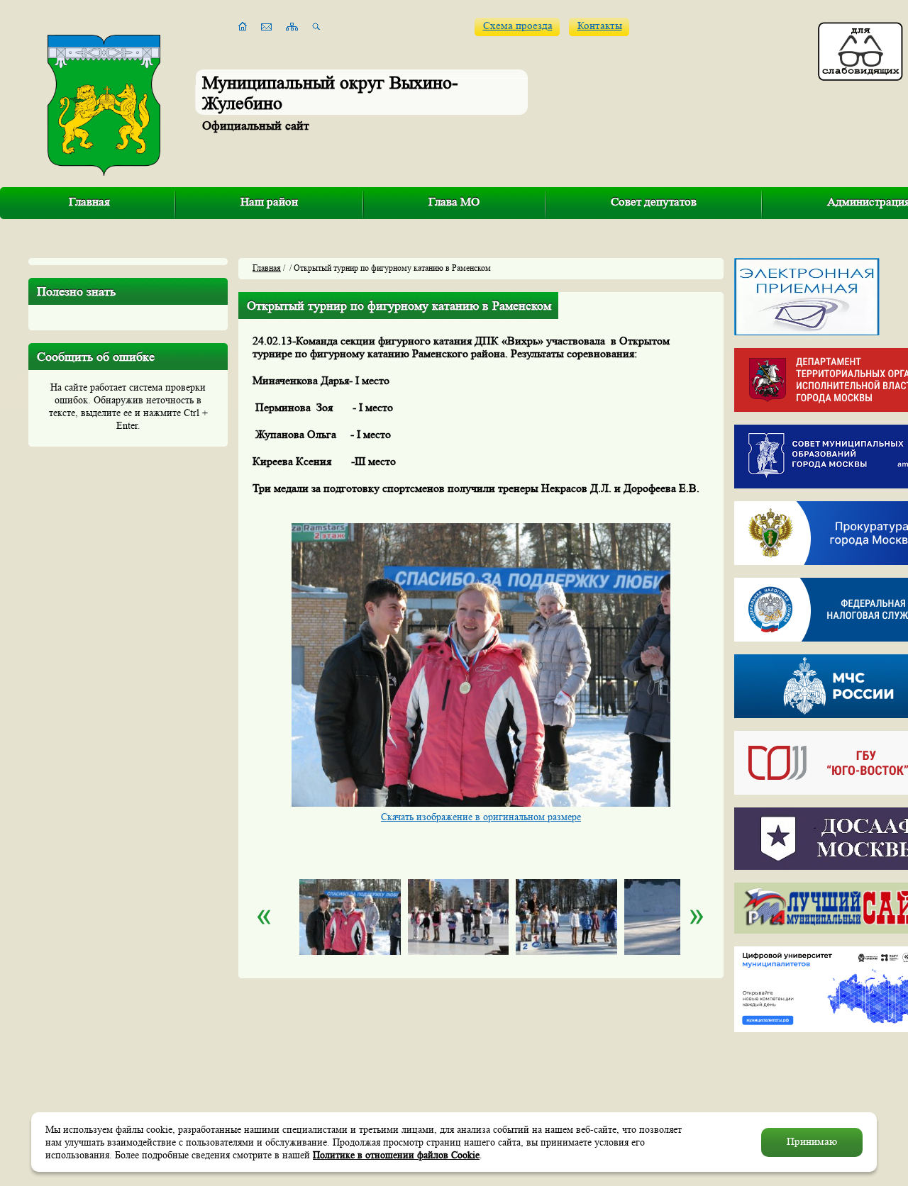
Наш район (269, 201)
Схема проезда (518, 26)
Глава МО (454, 201)
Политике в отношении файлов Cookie (396, 1154)
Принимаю (812, 1142)
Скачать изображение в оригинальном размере (481, 816)
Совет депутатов (654, 201)
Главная (89, 201)
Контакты (599, 26)
